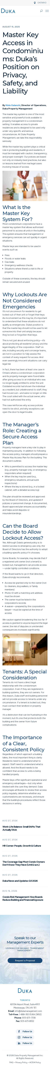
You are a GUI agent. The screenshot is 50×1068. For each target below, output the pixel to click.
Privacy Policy (21, 1062)
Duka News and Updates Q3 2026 (20, 880)
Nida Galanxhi (13, 105)
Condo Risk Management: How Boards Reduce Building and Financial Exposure (22, 898)
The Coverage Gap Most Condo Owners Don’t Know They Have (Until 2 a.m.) (23, 863)
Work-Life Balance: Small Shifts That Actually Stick (21, 828)
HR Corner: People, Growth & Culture (21, 845)
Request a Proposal (25, 960)
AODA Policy (35, 1062)
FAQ (11, 1062)
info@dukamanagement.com (28, 1011)
